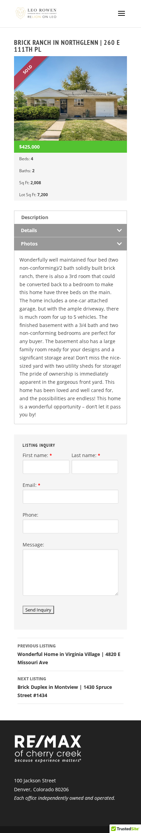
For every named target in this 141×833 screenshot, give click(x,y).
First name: (37, 455)
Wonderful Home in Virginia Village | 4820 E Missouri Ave (68, 654)
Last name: (86, 455)
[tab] (70, 217)
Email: (31, 485)
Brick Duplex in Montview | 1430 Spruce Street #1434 (64, 687)
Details (29, 230)
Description (34, 217)
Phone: (30, 515)
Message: (33, 544)
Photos (29, 243)
